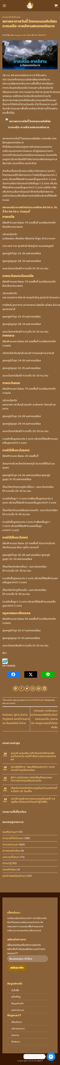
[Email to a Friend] (33, 688)
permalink (10, 703)
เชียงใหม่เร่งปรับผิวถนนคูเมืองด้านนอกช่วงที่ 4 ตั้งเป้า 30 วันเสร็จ (34, 789)
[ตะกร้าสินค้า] (56, 5)
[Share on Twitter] (27, 688)
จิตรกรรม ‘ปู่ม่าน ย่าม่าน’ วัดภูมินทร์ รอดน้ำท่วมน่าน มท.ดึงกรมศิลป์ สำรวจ (16, 719)
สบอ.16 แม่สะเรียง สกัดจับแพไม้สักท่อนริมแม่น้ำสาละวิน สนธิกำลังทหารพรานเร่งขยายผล (33, 756)
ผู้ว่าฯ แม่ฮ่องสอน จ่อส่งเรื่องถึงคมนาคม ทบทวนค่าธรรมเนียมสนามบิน (31, 779)
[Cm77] (30, 5)
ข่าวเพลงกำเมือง (11, 851)
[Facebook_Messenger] (51, 1056)
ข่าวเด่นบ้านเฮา (10, 844)
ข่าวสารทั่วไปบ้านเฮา (11, 17)
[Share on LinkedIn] (44, 688)
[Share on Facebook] (21, 688)
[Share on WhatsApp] (15, 688)
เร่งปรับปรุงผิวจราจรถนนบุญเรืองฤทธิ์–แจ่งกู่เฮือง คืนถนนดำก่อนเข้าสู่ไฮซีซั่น (33, 800)
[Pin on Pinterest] (38, 688)
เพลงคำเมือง (9, 869)
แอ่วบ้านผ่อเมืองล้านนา (14, 876)
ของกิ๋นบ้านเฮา (10, 832)
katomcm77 (40, 35)
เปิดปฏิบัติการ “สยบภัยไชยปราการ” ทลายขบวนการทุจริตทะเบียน (33, 768)
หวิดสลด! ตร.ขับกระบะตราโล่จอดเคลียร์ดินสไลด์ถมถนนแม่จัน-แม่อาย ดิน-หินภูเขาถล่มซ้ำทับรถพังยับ (44, 719)
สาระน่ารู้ (6, 863)
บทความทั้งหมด (10, 857)
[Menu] (4, 6)
